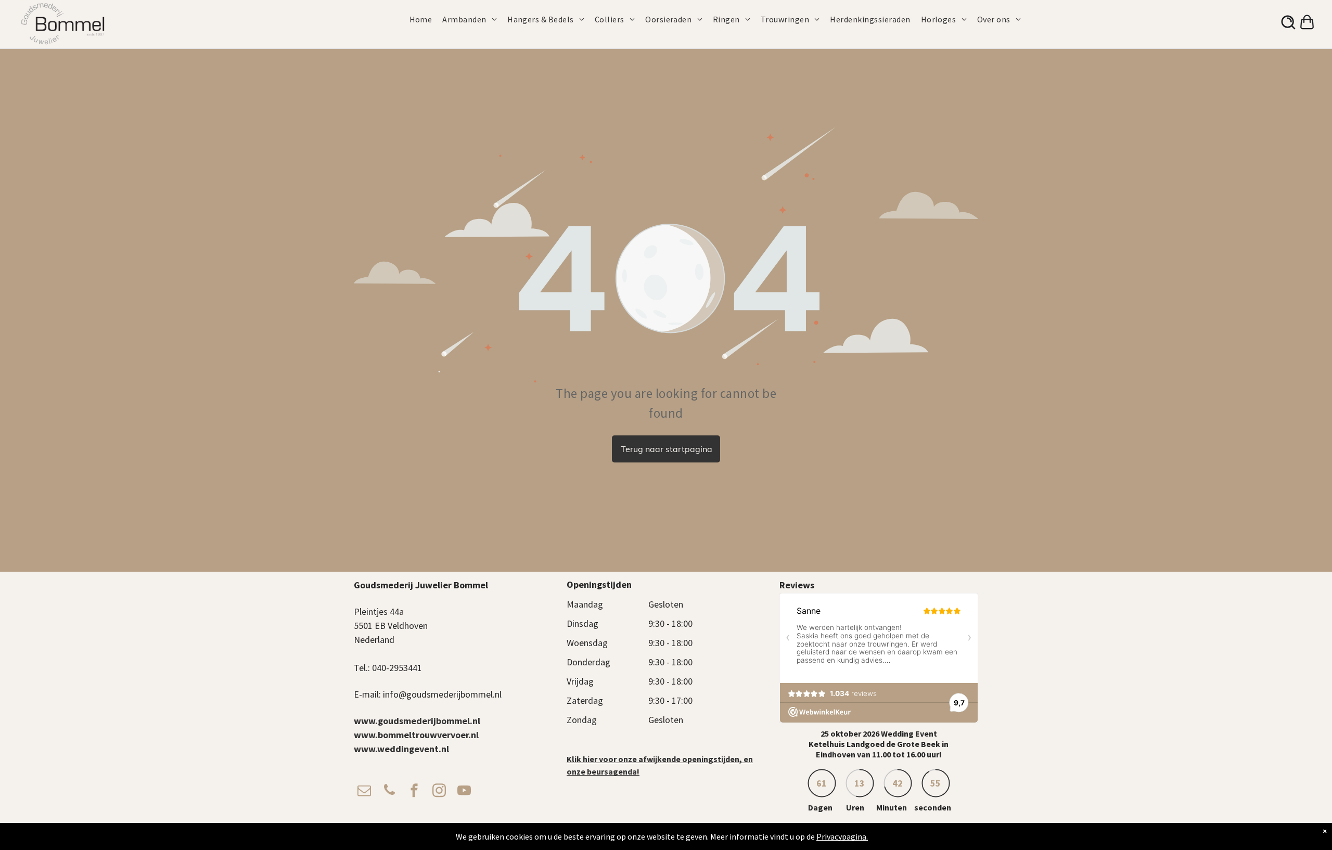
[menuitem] (426, 19)
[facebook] (414, 791)
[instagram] (439, 791)
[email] (364, 791)
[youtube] (464, 791)
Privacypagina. (842, 836)
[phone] (389, 791)
